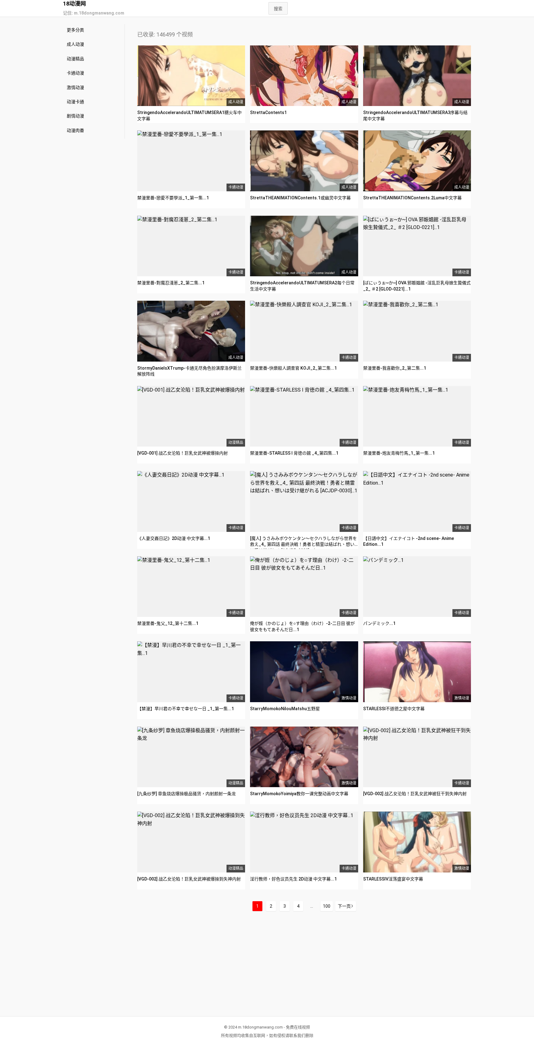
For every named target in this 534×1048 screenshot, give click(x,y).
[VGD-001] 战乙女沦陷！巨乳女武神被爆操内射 (182, 453)
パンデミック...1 (379, 623)
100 (326, 906)
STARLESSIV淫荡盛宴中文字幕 (393, 878)
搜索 (278, 8)
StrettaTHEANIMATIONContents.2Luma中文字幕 (412, 197)
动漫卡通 (75, 101)
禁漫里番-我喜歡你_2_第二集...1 (394, 368)
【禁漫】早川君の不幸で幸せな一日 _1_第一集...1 (185, 708)
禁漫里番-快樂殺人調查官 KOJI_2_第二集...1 (293, 368)
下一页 (344, 906)
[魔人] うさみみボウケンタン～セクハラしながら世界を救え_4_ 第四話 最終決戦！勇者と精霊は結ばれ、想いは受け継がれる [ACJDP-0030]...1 (303, 544)
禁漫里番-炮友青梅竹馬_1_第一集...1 (399, 453)
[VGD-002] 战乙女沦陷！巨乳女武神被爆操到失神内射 (189, 878)
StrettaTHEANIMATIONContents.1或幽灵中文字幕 (300, 197)
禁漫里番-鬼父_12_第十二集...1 (167, 623)
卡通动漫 (75, 72)
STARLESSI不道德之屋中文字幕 (394, 708)
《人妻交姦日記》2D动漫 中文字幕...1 (173, 538)
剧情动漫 (75, 115)
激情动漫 (75, 87)
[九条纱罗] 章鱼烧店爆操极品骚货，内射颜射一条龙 (186, 793)
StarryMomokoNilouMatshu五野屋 (285, 708)
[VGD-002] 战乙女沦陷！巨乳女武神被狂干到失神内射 (415, 793)
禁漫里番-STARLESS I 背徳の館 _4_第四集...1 (294, 453)
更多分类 (75, 30)
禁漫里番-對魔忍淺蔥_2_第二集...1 (171, 282)
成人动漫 (75, 44)
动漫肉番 (75, 130)
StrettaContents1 (268, 112)
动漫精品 (75, 58)
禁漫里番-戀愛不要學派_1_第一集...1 (173, 197)
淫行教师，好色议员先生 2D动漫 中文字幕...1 (293, 878)
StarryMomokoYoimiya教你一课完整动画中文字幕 (299, 793)
